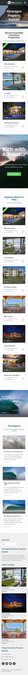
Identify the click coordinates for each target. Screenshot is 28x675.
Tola (17, 66)
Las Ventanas (9, 258)
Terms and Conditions (6, 671)
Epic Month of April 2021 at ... (13, 516)
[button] (14, 174)
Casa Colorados (9, 346)
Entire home (10, 68)
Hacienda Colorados (11, 123)
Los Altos (7, 93)
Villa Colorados (9, 64)
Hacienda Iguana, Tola (10, 66)
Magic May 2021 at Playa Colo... (12, 483)
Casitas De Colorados (11, 375)
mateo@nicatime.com (9, 656)
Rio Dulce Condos (10, 287)
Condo (11, 291)
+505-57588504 (7, 654)
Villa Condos (8, 316)
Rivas (17, 260)
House (6, 97)
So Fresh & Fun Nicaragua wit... (14, 451)
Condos (7, 291)
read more (4, 412)
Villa (6, 68)
